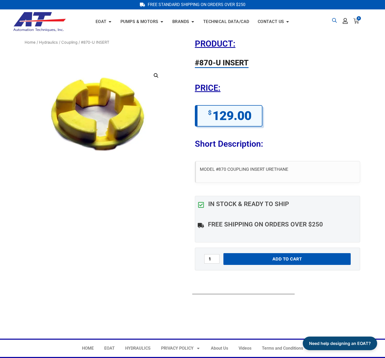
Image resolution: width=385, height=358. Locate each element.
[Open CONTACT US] (287, 22)
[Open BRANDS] (193, 22)
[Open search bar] (334, 20)
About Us (219, 348)
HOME (88, 348)
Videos (245, 348)
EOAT (109, 348)
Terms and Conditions (282, 348)
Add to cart (287, 259)
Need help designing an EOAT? (340, 343)
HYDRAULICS (138, 348)
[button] (156, 75)
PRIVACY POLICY (177, 348)
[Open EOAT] (110, 22)
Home (30, 42)
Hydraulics (48, 42)
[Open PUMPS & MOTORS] (162, 22)
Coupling (69, 42)
